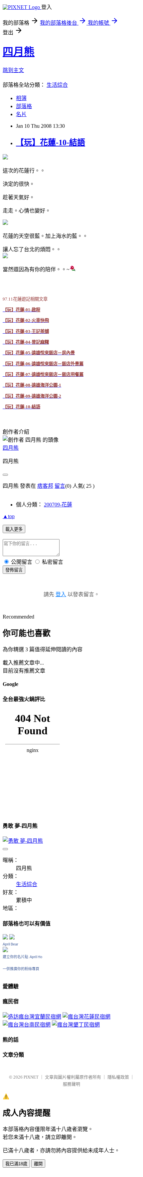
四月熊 (19, 52)
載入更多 (14, 529)
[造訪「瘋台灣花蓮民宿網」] (86, 1017)
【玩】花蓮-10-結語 (50, 142)
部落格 (24, 106)
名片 (21, 114)
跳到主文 (13, 70)
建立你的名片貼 (15, 957)
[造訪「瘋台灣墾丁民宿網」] (76, 1025)
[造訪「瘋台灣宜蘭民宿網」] (32, 1017)
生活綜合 (57, 85)
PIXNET (31, 1077)
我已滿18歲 (16, 1163)
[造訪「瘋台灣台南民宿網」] (27, 1025)
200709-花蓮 (58, 504)
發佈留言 (14, 569)
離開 (38, 1163)
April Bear (10, 944)
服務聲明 (71, 1084)
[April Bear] (5, 950)
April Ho (36, 957)
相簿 (21, 98)
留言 (60, 486)
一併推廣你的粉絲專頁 (21, 969)
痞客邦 (45, 486)
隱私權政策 (118, 1077)
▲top (9, 516)
